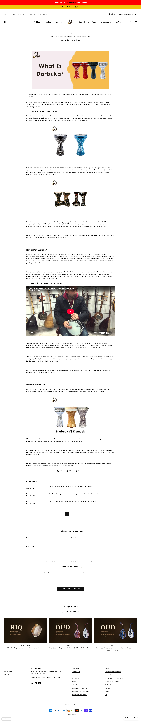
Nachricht (30, 546)
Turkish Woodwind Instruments (80, 691)
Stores (39, 14)
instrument (59, 36)
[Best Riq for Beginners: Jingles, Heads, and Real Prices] (25, 630)
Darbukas (83, 22)
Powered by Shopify (70, 714)
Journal (73, 34)
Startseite (67, 34)
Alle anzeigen (70, 611)
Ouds (58, 22)
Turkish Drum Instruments (79, 694)
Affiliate (25, 14)
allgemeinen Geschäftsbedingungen (75, 572)
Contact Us (7, 14)
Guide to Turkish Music (48, 111)
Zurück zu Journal (72, 589)
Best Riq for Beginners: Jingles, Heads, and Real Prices (25, 648)
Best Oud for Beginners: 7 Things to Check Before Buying (70, 648)
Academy (32, 14)
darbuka (52, 36)
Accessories (106, 22)
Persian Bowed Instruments (113, 675)
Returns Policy (8, 671)
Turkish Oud (109, 685)
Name (28, 537)
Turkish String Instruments (79, 685)
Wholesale (46, 14)
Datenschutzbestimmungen (96, 572)
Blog (13, 14)
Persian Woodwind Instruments (114, 678)
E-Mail (73, 537)
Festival (19, 14)
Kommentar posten (70, 566)
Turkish (37, 22)
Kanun (107, 691)
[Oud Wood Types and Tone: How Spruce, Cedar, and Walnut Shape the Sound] (115, 630)
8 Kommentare (77, 36)
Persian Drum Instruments (113, 681)
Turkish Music (68, 36)
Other (94, 22)
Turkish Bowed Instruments (79, 688)
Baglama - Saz (76, 668)
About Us (6, 668)
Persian (48, 22)
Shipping (6, 674)
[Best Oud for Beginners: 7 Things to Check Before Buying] (70, 630)
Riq (106, 694)
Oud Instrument (76, 671)
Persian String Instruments (113, 671)
